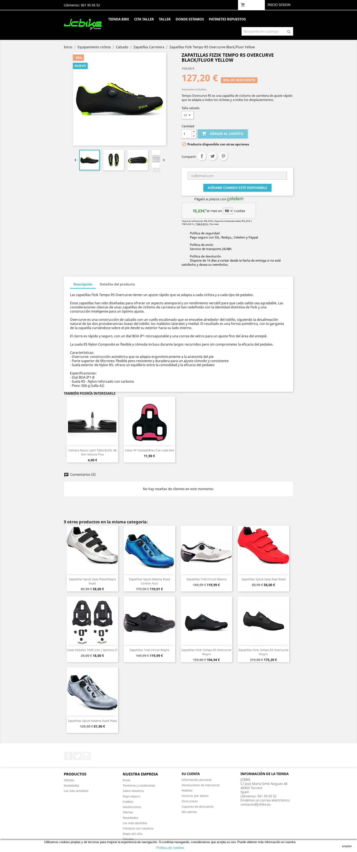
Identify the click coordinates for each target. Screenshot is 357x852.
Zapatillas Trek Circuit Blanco (206, 579)
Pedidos (187, 790)
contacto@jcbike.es (255, 804)
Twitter (77, 756)
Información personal (197, 780)
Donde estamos (190, 19)
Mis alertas (189, 812)
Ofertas (69, 780)
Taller (165, 19)
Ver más (214, 224)
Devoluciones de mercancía (201, 785)
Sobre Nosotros (133, 791)
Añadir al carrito (222, 133)
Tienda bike (118, 19)
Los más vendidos (76, 791)
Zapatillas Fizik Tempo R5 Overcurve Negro (206, 652)
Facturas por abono (195, 796)
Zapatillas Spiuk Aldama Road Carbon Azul (149, 581)
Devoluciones (132, 807)
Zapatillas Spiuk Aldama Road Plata (92, 721)
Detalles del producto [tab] (117, 284)
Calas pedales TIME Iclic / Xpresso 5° (92, 650)
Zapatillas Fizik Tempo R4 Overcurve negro (263, 652)
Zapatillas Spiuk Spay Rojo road (264, 579)
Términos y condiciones (139, 785)
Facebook (68, 756)
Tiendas (128, 839)
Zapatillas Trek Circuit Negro (149, 650)
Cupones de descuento (197, 806)
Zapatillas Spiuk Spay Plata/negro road (92, 581)
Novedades (71, 785)
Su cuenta (191, 774)
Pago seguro (131, 796)
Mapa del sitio (132, 834)
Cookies (128, 802)
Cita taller (144, 19)
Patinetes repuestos (227, 19)
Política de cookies (170, 848)
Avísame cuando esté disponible (237, 187)
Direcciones (190, 801)
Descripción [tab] (83, 284)
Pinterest (223, 156)
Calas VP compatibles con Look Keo (149, 450)
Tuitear (212, 156)
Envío (126, 780)
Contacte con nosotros (138, 828)
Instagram (86, 756)
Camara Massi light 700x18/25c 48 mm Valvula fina (92, 452)
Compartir (202, 156)
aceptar (347, 846)
